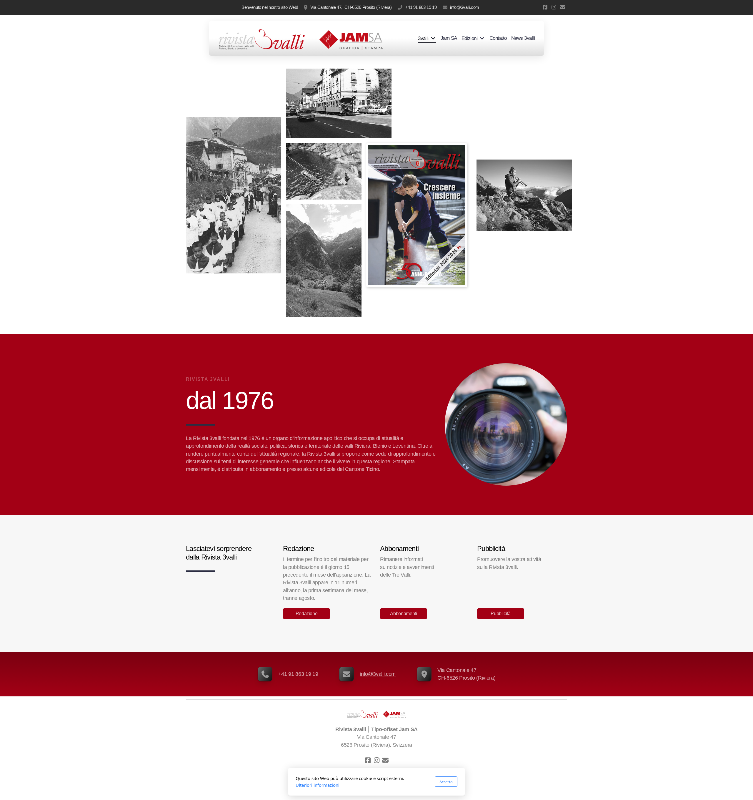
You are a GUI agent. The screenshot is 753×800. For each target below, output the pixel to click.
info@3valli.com (464, 7)
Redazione (307, 613)
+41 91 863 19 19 (421, 7)
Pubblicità (500, 613)
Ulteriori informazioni (317, 785)
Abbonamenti (403, 613)
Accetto (446, 781)
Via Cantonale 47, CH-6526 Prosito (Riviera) (351, 7)
